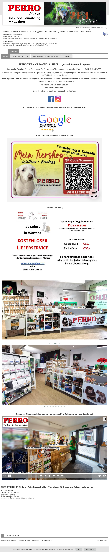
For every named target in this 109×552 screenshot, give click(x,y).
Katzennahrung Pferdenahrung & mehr (46, 56)
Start (54, 343)
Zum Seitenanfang (102, 540)
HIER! (71, 81)
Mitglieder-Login (47, 540)
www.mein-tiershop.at (30, 38)
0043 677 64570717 (14, 36)
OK (79, 549)
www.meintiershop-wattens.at (48, 38)
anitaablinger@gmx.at (15, 38)
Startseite (13, 51)
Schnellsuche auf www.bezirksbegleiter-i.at (89, 28)
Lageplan (67, 56)
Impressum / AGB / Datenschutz (29, 540)
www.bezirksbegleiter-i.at (8, 540)
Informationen (90, 549)
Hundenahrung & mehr (20, 56)
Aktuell (5, 56)
